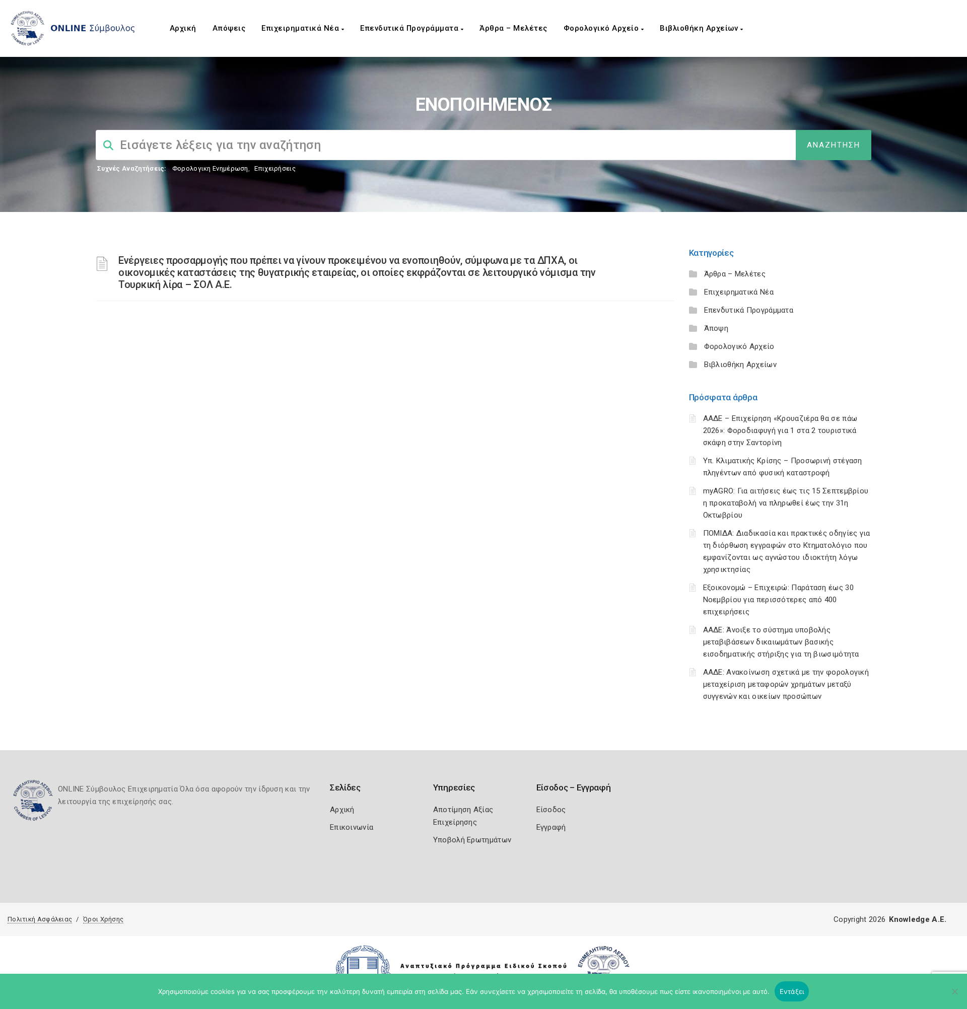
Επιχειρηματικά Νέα (301, 28)
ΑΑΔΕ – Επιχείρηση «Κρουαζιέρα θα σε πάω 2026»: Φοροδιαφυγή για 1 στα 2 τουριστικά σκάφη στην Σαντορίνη (780, 430)
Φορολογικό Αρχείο (602, 28)
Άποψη (716, 328)
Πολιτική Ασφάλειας (40, 919)
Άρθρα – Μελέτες (513, 28)
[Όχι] (954, 996)
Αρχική (183, 28)
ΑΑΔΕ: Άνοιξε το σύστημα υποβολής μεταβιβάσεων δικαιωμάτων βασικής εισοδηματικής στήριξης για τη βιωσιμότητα (781, 642)
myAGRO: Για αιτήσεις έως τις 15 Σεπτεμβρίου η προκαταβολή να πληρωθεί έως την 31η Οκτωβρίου (786, 503)
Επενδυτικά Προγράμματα (410, 28)
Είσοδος (551, 809)
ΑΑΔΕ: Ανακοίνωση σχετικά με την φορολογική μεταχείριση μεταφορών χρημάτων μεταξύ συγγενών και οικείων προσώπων (786, 684)
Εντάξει (792, 991)
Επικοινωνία (351, 827)
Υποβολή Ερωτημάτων (472, 839)
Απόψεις (229, 28)
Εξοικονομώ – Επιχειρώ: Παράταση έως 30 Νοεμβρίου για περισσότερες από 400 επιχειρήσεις (778, 599)
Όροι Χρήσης (103, 919)
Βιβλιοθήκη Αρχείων (700, 28)
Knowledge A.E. (917, 919)
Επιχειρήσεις (275, 168)
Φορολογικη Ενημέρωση (210, 168)
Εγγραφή (551, 827)
